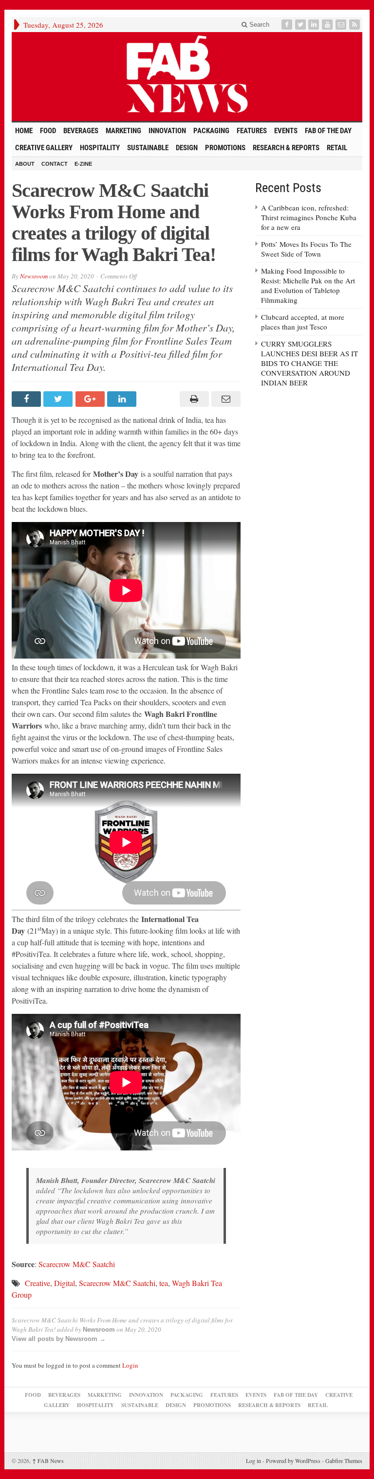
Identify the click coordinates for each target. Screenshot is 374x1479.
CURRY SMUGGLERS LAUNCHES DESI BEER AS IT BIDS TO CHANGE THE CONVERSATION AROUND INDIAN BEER (309, 363)
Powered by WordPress (293, 1460)
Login (130, 1365)
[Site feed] (355, 24)
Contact (54, 164)
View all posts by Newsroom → (59, 1338)
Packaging (211, 130)
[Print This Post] (192, 399)
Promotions (225, 147)
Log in (253, 1460)
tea (163, 1283)
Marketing (123, 130)
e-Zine (83, 164)
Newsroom (34, 276)
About (25, 164)
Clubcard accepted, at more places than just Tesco (302, 321)
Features (252, 130)
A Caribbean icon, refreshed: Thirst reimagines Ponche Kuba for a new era (308, 217)
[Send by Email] (225, 399)
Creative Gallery (44, 147)
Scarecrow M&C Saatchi (76, 1264)
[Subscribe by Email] (342, 24)
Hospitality (100, 147)
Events (286, 130)
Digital (64, 1283)
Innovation (167, 130)
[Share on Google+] (91, 399)
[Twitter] (301, 24)
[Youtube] (328, 24)
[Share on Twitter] (59, 399)
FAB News (48, 1460)
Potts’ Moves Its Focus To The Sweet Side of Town (306, 249)
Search (258, 24)
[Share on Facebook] (27, 399)
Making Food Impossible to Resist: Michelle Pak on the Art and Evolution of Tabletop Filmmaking (308, 285)
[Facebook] (288, 24)
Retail (337, 147)
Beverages (80, 130)
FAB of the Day (328, 130)
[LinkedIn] (314, 24)
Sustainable (147, 147)
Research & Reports (286, 147)
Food (48, 130)
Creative (37, 1283)
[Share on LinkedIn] (123, 399)
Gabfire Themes (343, 1460)
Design (187, 147)
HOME (24, 130)
